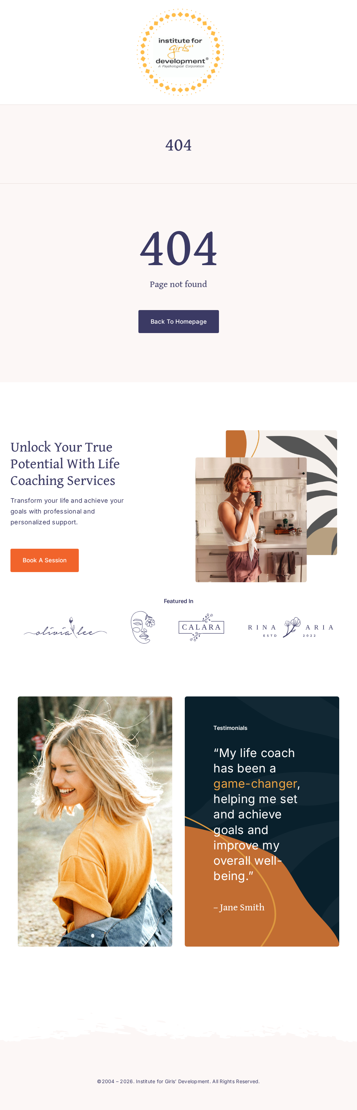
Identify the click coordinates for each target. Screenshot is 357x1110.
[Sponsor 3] (201, 616)
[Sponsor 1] (65, 619)
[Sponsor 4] (290, 620)
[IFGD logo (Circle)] (180, 11)
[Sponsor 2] (143, 614)
